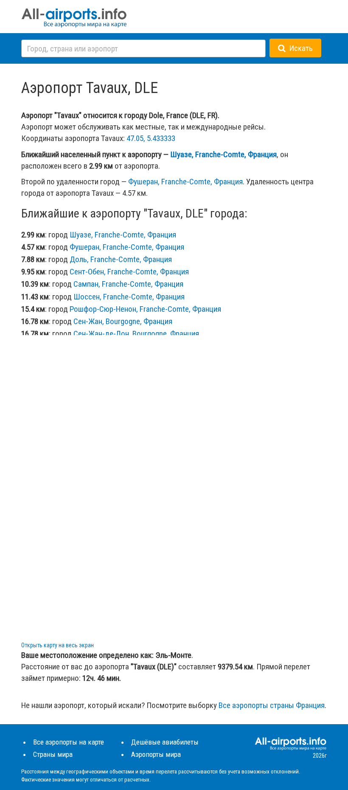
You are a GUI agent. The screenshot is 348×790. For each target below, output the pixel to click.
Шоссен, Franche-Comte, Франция (129, 297)
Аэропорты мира (156, 754)
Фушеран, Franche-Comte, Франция (185, 181)
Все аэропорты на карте (68, 742)
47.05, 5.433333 (150, 138)
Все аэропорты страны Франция (272, 705)
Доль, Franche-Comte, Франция (121, 259)
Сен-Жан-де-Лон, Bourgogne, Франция (136, 334)
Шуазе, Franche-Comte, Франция (223, 154)
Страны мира (53, 754)
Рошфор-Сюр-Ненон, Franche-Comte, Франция (145, 309)
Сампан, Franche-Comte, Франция (128, 284)
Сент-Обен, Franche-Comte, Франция (129, 271)
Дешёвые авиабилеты (165, 742)
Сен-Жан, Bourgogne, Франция (122, 321)
